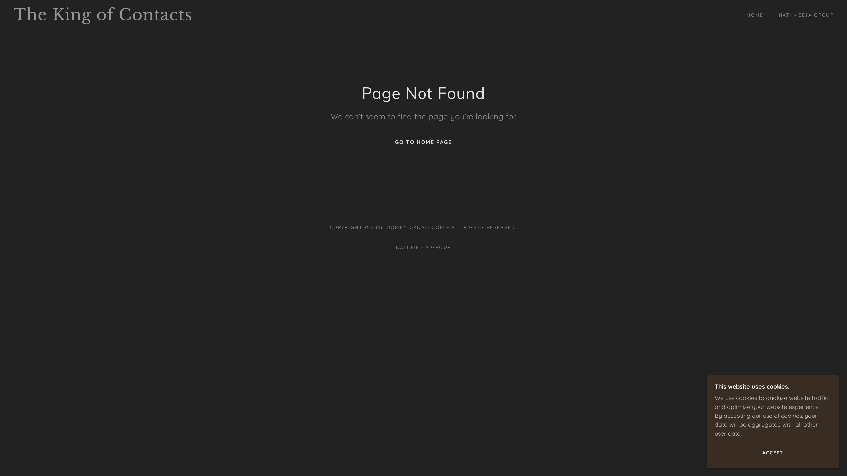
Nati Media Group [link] (806, 15)
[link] (131, 18)
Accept (772, 452)
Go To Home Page (423, 142)
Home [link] (755, 15)
